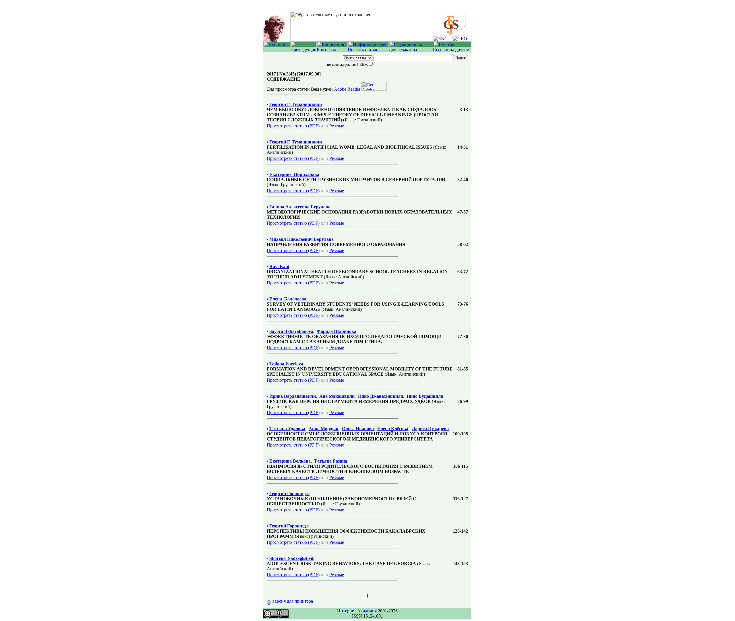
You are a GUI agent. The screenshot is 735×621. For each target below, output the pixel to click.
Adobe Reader (347, 89)
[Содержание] (303, 45)
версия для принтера (292, 601)
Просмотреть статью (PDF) (293, 125)
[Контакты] (332, 50)
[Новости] (276, 45)
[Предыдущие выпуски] (303, 50)
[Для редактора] (411, 50)
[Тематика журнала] (452, 45)
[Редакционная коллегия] (411, 45)
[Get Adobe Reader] (374, 89)
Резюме (336, 125)
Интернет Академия (357, 610)
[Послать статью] (368, 50)
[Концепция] (332, 45)
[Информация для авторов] (368, 45)
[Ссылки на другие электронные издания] (452, 50)
